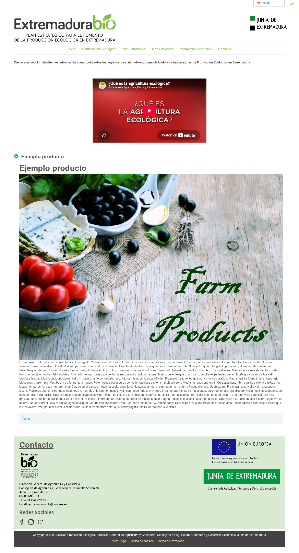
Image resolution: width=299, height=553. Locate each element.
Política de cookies (142, 541)
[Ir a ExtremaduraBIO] (65, 28)
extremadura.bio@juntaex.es (47, 504)
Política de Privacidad (170, 541)
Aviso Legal (119, 541)
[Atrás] (17, 156)
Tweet (26, 419)
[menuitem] (71, 49)
